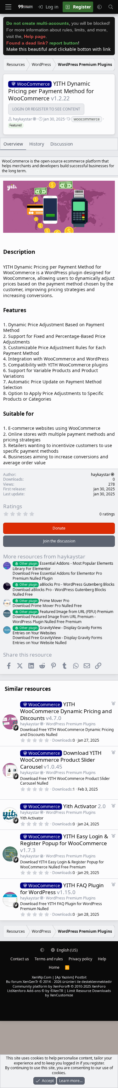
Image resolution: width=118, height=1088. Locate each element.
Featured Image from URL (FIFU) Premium (66, 611)
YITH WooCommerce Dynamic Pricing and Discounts (66, 711)
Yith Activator (80, 806)
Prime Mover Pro (44, 600)
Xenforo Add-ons (38, 990)
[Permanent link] (38, 252)
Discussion (61, 144)
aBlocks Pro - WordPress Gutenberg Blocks (67, 584)
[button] (99, 7)
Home (54, 967)
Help (102, 959)
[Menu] (8, 7)
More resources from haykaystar (44, 556)
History (36, 144)
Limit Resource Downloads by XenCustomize (78, 992)
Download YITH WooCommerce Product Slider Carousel (61, 759)
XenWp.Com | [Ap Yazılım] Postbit (59, 977)
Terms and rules (49, 959)
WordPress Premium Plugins (71, 724)
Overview (13, 144)
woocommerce (87, 119)
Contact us (19, 959)
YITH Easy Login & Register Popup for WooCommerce (64, 840)
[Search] (111, 7)
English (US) (67, 950)
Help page (35, 36)
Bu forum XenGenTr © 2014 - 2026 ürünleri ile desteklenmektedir (59, 981)
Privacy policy (80, 959)
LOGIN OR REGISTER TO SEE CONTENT (46, 109)
